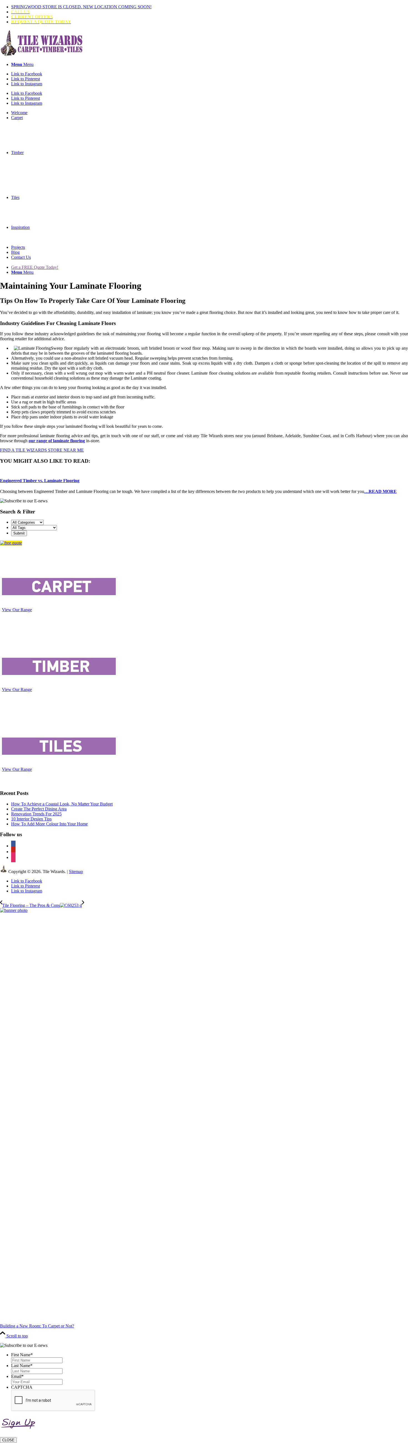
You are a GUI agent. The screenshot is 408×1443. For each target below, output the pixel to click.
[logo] (41, 55)
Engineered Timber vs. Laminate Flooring (39, 480)
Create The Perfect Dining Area (39, 809)
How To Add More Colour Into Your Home (49, 824)
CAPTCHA (21, 1387)
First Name (22, 1354)
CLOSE (8, 1440)
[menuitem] (209, 6)
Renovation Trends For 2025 (36, 814)
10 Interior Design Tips (31, 819)
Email (17, 1376)
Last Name (21, 1365)
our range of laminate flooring (57, 440)
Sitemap (76, 871)
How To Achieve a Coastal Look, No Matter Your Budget (62, 804)
